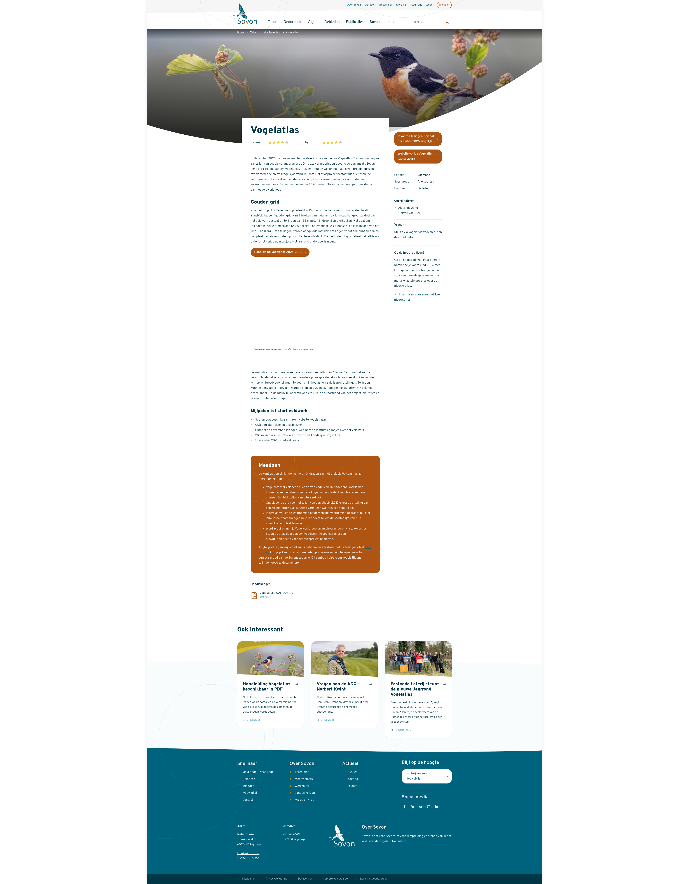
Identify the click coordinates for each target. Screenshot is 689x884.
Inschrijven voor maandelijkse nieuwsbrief (417, 297)
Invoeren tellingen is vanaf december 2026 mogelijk (416, 139)
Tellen (253, 32)
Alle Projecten (271, 32)
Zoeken (412, 14)
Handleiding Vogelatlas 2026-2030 (278, 252)
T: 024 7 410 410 (248, 858)
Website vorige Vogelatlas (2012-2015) (415, 156)
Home (240, 32)
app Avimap (317, 387)
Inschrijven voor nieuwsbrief (417, 776)
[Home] (243, 14)
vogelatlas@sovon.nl (422, 232)
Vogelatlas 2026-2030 (275, 592)
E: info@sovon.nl (248, 853)
